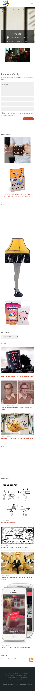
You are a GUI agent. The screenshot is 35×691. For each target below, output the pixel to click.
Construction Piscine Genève (17, 679)
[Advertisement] (18, 219)
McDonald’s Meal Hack (8, 522)
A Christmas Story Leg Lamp (17, 298)
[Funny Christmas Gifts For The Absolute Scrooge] (17, 360)
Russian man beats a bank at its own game (14, 547)
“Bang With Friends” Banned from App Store (15, 647)
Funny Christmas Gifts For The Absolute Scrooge (17, 376)
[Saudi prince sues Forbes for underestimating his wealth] (17, 563)
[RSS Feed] (31, 659)
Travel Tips (7, 673)
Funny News (5, 520)
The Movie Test (18, 41)
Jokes (12, 41)
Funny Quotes (23, 677)
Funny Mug (17, 164)
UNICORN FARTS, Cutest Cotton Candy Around (17, 326)
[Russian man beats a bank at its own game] (17, 535)
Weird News (14, 405)
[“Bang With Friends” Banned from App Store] (17, 613)
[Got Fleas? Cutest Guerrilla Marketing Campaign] (17, 424)
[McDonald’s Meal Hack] (17, 500)
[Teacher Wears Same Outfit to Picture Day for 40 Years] (17, 392)
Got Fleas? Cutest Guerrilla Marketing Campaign (17, 438)
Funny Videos (10, 675)
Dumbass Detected (12, 677)
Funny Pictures (14, 374)
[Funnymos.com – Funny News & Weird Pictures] (5, 3)
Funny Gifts (4, 374)
